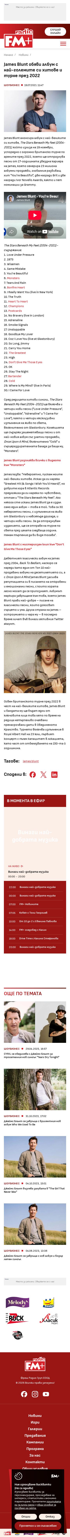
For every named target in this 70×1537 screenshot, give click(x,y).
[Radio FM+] (7, 1533)
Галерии (35, 1429)
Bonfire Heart (16, 287)
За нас (35, 1455)
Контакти (35, 1462)
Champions (16, 306)
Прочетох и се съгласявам (38, 1526)
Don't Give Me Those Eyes (25, 362)
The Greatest (17, 353)
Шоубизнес (12, 85)
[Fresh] (48, 1302)
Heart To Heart (18, 301)
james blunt (31, 761)
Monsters (13, 278)
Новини (23, 55)
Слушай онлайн (55, 31)
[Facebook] (24, 1394)
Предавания (35, 1435)
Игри (35, 1422)
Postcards (15, 311)
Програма (35, 1448)
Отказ (50, 1517)
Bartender (15, 376)
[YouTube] (46, 1394)
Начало (8, 55)
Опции (25, 1517)
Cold (12, 381)
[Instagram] (35, 1394)
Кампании (35, 1442)
